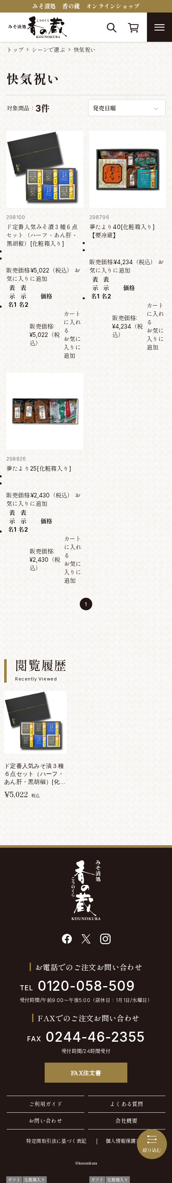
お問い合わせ (45, 1120)
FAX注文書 (86, 1072)
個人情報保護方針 (126, 1141)
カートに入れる (72, 322)
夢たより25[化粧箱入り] (38, 468)
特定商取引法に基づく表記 (56, 1141)
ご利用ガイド (45, 1104)
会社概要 (126, 1120)
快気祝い (84, 49)
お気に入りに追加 (72, 347)
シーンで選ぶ (48, 49)
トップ (15, 49)
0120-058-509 (77, 986)
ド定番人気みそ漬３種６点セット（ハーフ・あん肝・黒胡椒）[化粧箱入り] (42, 235)
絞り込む (152, 1149)
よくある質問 (126, 1104)
